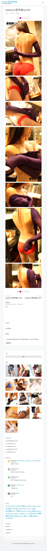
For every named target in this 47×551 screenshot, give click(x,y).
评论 (6, 306)
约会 (26, 513)
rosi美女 (20, 508)
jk (5, 506)
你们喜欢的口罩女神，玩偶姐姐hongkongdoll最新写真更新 (29, 460)
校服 (36, 511)
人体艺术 (28, 508)
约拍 (28, 513)
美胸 (39, 514)
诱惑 (31, 516)
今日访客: (7, 532)
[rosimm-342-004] (36, 370)
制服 (34, 509)
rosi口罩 (33, 506)
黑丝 (12, 518)
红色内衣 (22, 514)
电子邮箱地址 (8, 328)
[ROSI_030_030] (36, 412)
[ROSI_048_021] (11, 426)
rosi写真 (27, 506)
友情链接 (17, 468)
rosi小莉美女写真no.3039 (10, 446)
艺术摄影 (21, 516)
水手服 (7, 513)
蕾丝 (28, 516)
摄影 (30, 511)
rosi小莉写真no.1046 (19, 485)
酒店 (6, 518)
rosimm (12, 506)
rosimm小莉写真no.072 (13, 298)
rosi (7, 13)
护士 (27, 511)
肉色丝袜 (16, 516)
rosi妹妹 (38, 506)
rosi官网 (8, 509)
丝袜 (24, 509)
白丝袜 (11, 513)
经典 (31, 514)
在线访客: (7, 526)
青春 (9, 518)
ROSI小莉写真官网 (9, 2)
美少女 (35, 514)
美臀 (7, 516)
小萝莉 (17, 511)
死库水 (39, 511)
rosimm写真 (20, 506)
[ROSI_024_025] (11, 412)
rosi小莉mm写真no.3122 (10, 443)
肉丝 (10, 516)
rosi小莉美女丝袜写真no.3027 (11, 449)
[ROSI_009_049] (11, 398)
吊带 (14, 511)
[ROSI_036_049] (23, 412)
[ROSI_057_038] (11, 384)
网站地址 (7, 333)
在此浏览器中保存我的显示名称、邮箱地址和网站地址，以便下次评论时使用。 (23, 339)
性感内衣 (23, 511)
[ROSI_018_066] (23, 370)
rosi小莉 (15, 509)
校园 (33, 511)
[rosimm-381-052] (36, 384)
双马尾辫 (8, 511)
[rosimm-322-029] (36, 398)
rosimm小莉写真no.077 (33, 298)
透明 (34, 516)
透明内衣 (38, 516)
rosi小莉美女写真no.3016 (10, 452)
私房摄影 (15, 513)
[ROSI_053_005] (23, 384)
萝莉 (25, 516)
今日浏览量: (7, 529)
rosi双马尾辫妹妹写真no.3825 (11, 440)
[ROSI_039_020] (23, 398)
